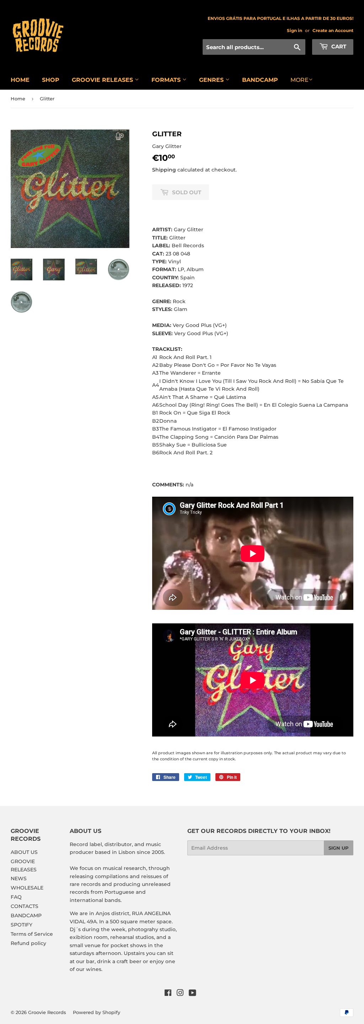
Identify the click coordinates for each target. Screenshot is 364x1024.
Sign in (294, 30)
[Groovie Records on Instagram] (180, 994)
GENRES (212, 79)
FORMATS (166, 79)
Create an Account (332, 30)
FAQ (16, 897)
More (299, 79)
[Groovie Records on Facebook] (168, 994)
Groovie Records (47, 1012)
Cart (338, 46)
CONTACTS (24, 906)
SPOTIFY (21, 925)
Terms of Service (32, 934)
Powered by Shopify (96, 1012)
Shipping (164, 170)
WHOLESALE (27, 888)
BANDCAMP (260, 79)
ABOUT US (24, 852)
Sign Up (338, 848)
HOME (20, 79)
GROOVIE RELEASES (103, 79)
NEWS (19, 878)
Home (18, 98)
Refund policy (28, 943)
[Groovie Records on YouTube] (192, 994)
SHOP (50, 79)
